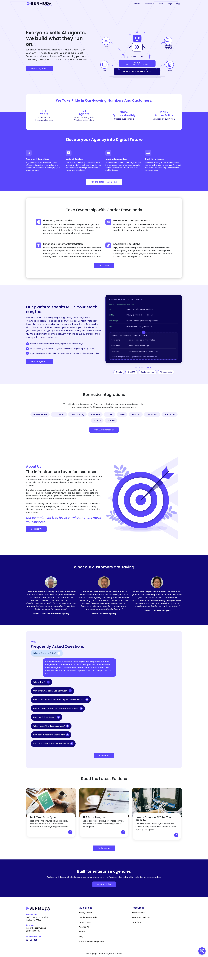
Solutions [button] (148, 3)
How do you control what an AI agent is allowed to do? (58, 699)
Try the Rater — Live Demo (104, 181)
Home (137, 3)
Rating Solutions (86, 912)
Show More (104, 755)
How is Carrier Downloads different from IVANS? (55, 708)
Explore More (104, 848)
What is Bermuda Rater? (44, 653)
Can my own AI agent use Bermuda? (50, 690)
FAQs (169, 3)
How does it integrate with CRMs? (49, 734)
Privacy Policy (138, 912)
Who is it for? (39, 682)
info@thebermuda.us (36, 928)
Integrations (85, 922)
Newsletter (137, 922)
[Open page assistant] (202, 951)
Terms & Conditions (141, 917)
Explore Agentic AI (39, 68)
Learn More (104, 265)
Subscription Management (91, 941)
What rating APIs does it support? (49, 726)
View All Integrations (104, 429)
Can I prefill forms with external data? (51, 743)
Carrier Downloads (88, 917)
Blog (178, 3)
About (160, 3)
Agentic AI (84, 927)
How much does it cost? (44, 717)
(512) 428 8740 (33, 930)
